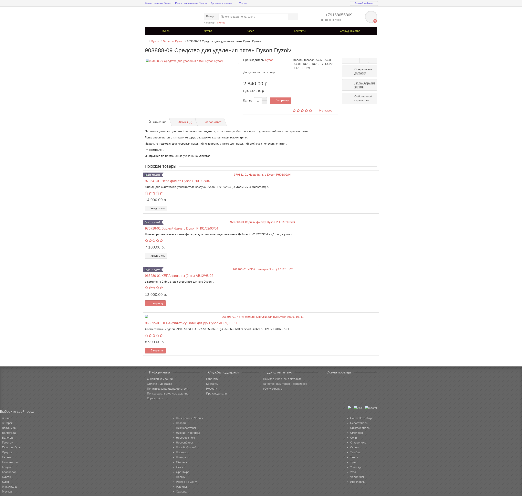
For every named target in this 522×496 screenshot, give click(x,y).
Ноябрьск (182, 457)
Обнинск (181, 462)
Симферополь (359, 427)
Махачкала (9, 486)
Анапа (6, 418)
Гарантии (212, 378)
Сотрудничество (350, 30)
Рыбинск (181, 486)
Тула (353, 462)
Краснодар (9, 472)
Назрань (181, 423)
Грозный (7, 442)
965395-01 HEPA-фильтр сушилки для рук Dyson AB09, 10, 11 (191, 323)
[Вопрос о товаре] (351, 61)
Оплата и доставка (159, 383)
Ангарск (7, 423)
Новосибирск (184, 442)
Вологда (7, 437)
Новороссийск (185, 437)
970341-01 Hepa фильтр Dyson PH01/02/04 (177, 181)
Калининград (10, 462)
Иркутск (7, 452)
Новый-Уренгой (186, 447)
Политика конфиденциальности (168, 388)
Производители (216, 393)
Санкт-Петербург (361, 418)
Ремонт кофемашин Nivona (191, 3)
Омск (179, 467)
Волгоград (9, 432)
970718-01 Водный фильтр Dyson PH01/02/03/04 (181, 228)
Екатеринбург (11, 447)
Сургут (354, 447)
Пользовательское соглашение (167, 393)
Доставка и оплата (221, 3)
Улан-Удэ (356, 467)
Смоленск (356, 432)
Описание (159, 122)
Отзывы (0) (185, 122)
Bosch (250, 30)
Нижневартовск (186, 427)
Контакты (299, 30)
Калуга (6, 467)
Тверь (354, 457)
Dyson (165, 30)
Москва (242, 3)
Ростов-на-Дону (186, 481)
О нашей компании (160, 378)
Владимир (9, 427)
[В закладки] (368, 61)
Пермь (180, 476)
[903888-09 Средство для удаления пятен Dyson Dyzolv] (192, 61)
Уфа (353, 472)
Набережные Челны (189, 418)
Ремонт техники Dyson (158, 3)
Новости (211, 388)
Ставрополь (358, 442)
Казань (6, 457)
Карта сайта (155, 398)
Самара (181, 491)
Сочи (353, 437)
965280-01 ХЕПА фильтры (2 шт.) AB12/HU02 (179, 276)
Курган (6, 476)
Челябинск (357, 476)
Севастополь (358, 423)
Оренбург (182, 472)
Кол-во (247, 100)
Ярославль (357, 481)
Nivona (208, 30)
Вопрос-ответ (212, 122)
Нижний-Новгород (188, 432)
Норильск (182, 452)
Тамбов (355, 452)
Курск (5, 481)
